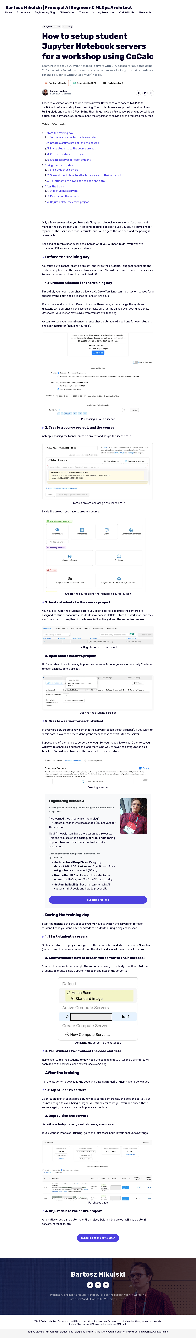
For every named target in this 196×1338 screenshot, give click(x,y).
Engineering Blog (45, 12)
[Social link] (90, 1285)
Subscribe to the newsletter (98, 1237)
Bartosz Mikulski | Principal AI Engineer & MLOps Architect (68, 7)
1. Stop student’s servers (62, 190)
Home (8, 12)
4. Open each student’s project (66, 154)
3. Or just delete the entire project (68, 202)
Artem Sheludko (154, 1321)
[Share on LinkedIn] (138, 93)
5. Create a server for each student (69, 159)
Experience (23, 12)
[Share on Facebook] (151, 93)
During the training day (59, 165)
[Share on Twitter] (145, 93)
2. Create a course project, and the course (73, 143)
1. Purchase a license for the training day (72, 137)
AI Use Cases (67, 12)
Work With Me (126, 12)
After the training (55, 186)
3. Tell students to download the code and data (76, 181)
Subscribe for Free (98, 899)
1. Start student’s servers (62, 169)
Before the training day (59, 133)
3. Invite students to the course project (71, 148)
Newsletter (146, 12)
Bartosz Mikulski (58, 91)
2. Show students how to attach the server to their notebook (84, 175)
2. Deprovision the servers (63, 196)
